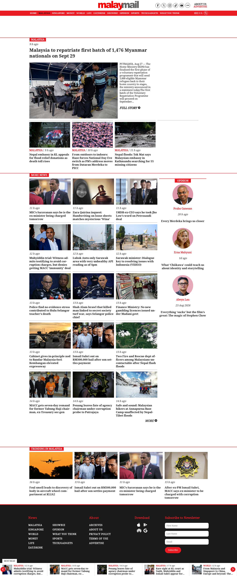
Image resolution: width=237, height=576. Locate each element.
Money (33, 538)
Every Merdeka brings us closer (182, 221)
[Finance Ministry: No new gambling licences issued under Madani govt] (136, 286)
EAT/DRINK (99, 13)
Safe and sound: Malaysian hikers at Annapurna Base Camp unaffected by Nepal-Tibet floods (134, 410)
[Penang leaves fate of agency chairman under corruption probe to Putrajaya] (93, 385)
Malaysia (18, 566)
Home (33, 13)
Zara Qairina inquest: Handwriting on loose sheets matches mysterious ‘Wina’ (92, 216)
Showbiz (59, 525)
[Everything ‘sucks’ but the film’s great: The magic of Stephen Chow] (183, 294)
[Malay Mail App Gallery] (139, 532)
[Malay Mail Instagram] (169, 5)
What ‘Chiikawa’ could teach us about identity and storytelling (182, 266)
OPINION (124, 13)
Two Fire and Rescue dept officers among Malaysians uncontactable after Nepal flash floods (136, 361)
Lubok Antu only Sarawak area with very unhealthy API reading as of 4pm (93, 261)
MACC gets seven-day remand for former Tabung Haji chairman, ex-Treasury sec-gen (28, 571)
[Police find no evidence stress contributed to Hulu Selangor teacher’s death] (50, 286)
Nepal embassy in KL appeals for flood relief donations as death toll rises (49, 158)
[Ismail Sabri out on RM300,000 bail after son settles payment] (93, 335)
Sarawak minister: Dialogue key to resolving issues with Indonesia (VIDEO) (135, 261)
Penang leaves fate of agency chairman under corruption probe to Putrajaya (74, 571)
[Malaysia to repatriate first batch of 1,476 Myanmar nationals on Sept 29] (73, 91)
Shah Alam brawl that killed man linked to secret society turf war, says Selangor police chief (93, 312)
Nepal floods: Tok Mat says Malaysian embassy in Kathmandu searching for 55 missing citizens (134, 159)
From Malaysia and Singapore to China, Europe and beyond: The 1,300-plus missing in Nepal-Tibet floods (169, 571)
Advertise (200, 6)
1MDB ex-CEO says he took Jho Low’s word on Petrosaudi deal (136, 216)
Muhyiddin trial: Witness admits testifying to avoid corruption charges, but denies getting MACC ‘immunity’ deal (50, 263)
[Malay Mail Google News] (145, 532)
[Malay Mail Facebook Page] (157, 5)
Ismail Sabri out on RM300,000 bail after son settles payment (92, 360)
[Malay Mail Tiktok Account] (175, 5)
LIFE (89, 13)
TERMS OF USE (98, 538)
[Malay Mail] (118, 9)
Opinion (58, 529)
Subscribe (173, 550)
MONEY (70, 13)
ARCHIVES (96, 525)
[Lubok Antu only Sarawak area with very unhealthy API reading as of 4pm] (93, 237)
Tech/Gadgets (63, 543)
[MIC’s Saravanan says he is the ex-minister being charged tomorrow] (50, 192)
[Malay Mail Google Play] (145, 527)
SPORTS (135, 13)
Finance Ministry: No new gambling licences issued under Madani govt (135, 310)
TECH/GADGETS (149, 13)
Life (31, 543)
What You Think (169, 13)
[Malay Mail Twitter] (164, 5)
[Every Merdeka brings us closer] (183, 203)
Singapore (36, 529)
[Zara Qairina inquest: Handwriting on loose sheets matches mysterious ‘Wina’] (93, 192)
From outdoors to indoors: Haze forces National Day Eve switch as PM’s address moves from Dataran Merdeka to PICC (92, 161)
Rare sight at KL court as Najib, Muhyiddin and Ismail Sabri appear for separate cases (123, 571)
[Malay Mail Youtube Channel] (181, 5)
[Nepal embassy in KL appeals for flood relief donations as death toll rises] (49, 135)
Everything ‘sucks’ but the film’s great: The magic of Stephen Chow (182, 313)
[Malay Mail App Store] (139, 527)
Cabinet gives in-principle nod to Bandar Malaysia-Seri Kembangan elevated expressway (49, 361)
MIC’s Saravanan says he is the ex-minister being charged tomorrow (50, 216)
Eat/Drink (35, 547)
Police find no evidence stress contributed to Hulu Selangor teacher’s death (49, 310)
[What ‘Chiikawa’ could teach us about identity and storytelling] (183, 247)
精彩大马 (198, 13)
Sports (57, 538)
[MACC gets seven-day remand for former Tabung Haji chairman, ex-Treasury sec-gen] (50, 385)
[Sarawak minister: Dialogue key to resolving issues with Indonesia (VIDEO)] (136, 237)
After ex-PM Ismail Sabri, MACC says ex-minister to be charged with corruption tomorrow (184, 492)
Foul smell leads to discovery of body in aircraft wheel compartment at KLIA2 (50, 491)
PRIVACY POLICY (100, 534)
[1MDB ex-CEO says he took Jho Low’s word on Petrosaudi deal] (136, 192)
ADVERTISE (96, 543)
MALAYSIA (44, 13)
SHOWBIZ (112, 13)
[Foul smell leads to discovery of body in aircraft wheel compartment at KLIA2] (51, 465)
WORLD (80, 13)
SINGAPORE (58, 13)
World (159, 566)
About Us (200, 4)
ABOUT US (96, 529)
